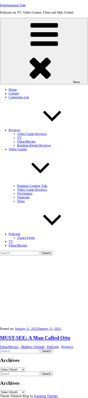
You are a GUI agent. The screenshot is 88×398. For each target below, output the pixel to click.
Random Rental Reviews (34, 145)
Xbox (21, 201)
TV (19, 137)
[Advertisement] (44, 291)
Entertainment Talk (13, 5)
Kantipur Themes (46, 396)
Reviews (14, 130)
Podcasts (14, 234)
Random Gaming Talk (32, 186)
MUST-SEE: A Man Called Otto (35, 338)
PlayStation (24, 193)
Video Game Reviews (32, 134)
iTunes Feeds (26, 238)
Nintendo (23, 197)
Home (13, 89)
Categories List (19, 97)
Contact (14, 93)
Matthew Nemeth (32, 347)
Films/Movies (26, 141)
